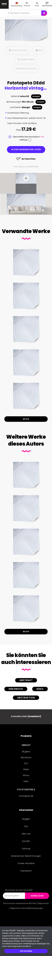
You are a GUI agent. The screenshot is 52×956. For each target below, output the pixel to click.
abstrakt (26, 680)
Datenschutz (43, 903)
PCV (26, 763)
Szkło (26, 781)
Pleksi (26, 769)
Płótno (26, 775)
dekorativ (16, 689)
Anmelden (37, 895)
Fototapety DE (26, 796)
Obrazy (26, 745)
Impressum (26, 870)
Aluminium (26, 757)
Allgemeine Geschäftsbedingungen (26, 908)
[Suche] (44, 13)
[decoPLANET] (4, 4)
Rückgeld (36, 96)
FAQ (26, 826)
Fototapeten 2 (26, 789)
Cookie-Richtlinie (26, 863)
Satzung (26, 848)
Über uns (26, 833)
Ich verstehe (26, 951)
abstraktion (26, 697)
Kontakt (26, 841)
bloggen (26, 818)
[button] (17, 4)
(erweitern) (34, 716)
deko (40, 689)
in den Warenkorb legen (26, 149)
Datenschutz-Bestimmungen (26, 856)
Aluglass (26, 751)
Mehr (26, 419)
